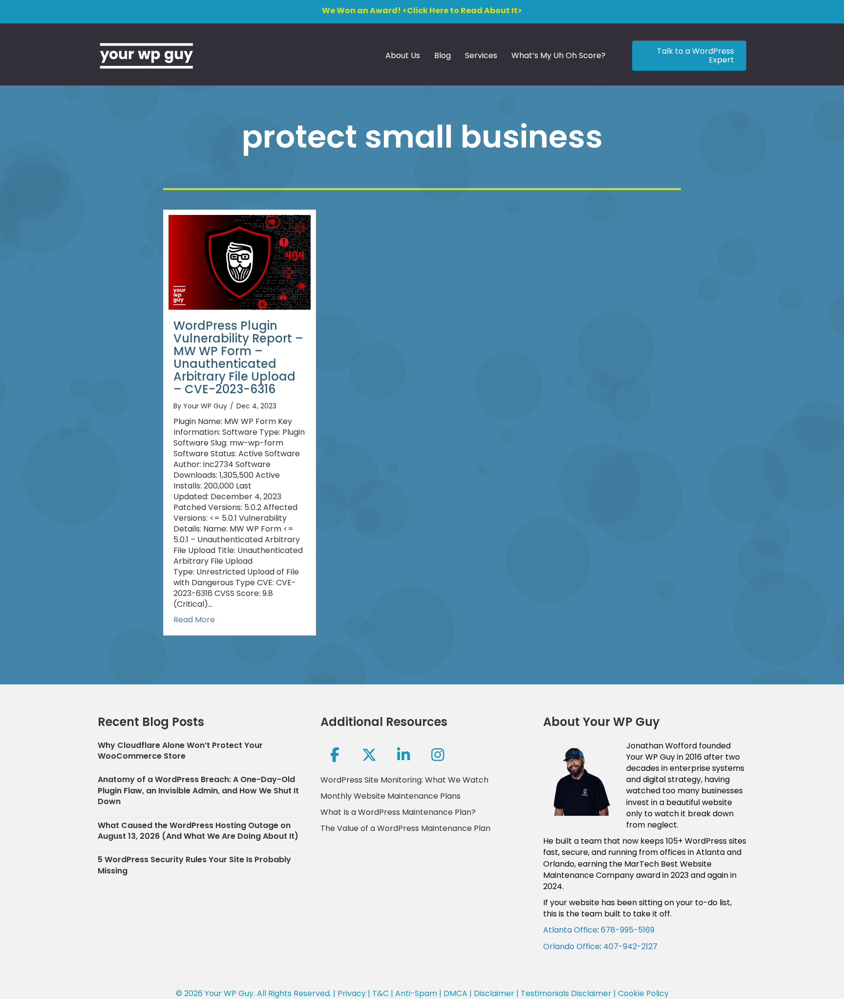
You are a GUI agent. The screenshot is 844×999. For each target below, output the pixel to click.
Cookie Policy (643, 993)
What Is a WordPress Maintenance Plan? (398, 812)
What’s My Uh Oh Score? (558, 55)
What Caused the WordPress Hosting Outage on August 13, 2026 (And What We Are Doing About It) (198, 831)
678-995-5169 (627, 929)
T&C (380, 993)
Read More (194, 620)
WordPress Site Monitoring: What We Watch (404, 780)
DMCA (455, 993)
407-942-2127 (630, 946)
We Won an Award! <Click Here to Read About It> (422, 10)
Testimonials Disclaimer (566, 993)
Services (481, 55)
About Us (402, 55)
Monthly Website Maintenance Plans (390, 796)
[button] (335, 754)
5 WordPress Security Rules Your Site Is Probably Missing (194, 865)
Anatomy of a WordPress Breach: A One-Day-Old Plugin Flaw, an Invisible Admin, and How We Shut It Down (198, 790)
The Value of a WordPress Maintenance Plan (405, 828)
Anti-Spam (416, 993)
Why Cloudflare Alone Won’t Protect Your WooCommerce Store (180, 751)
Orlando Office (571, 946)
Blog (442, 55)
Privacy (352, 993)
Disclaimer (494, 993)
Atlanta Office (570, 929)
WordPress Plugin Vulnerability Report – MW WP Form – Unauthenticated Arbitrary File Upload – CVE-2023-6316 (238, 357)
